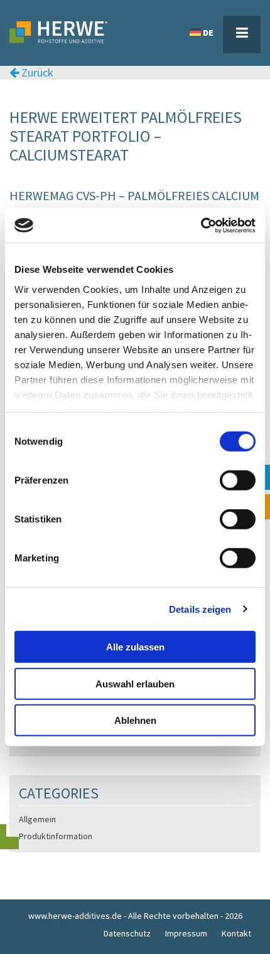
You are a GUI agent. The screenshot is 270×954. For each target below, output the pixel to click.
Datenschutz (127, 933)
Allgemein (37, 819)
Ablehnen (135, 720)
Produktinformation (55, 836)
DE (208, 32)
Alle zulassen (135, 647)
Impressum (186, 933)
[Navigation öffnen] (242, 34)
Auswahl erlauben (135, 683)
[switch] (238, 480)
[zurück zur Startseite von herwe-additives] (91, 20)
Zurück (36, 73)
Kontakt (236, 933)
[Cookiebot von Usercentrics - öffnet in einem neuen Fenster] (201, 225)
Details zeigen (200, 608)
